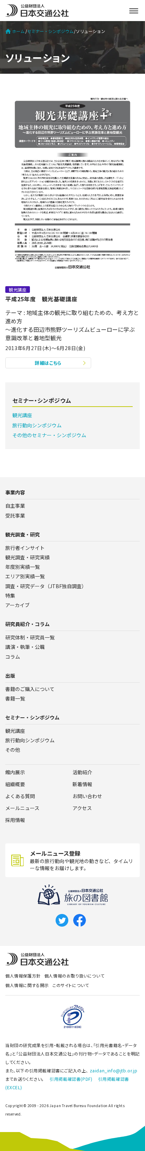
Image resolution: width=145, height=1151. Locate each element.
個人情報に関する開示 (27, 985)
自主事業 (15, 505)
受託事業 (15, 515)
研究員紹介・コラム (27, 623)
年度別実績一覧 (22, 566)
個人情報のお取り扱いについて (74, 976)
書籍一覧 (15, 698)
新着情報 (82, 784)
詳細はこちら (48, 363)
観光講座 (22, 415)
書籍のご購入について (30, 688)
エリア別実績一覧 (25, 576)
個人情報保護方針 (23, 976)
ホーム (18, 31)
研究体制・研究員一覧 (30, 637)
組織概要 (15, 784)
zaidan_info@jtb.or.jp (114, 1070)
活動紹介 (82, 772)
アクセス (82, 807)
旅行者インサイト (25, 547)
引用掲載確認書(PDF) (71, 1079)
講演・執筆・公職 (25, 646)
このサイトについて (70, 985)
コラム (12, 656)
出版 (10, 675)
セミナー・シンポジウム (50, 31)
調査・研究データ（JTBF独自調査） (46, 586)
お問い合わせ (87, 796)
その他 (12, 749)
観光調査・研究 (22, 534)
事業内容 (15, 492)
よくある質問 (20, 796)
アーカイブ (17, 605)
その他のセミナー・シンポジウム (49, 435)
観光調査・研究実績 (27, 557)
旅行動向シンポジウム (37, 425)
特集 (10, 595)
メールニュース (22, 807)
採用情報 (15, 819)
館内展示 (15, 772)
